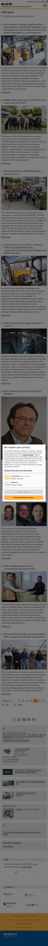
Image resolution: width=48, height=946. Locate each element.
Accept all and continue (24, 497)
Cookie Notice (28, 455)
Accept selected (23, 492)
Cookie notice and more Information (18, 470)
